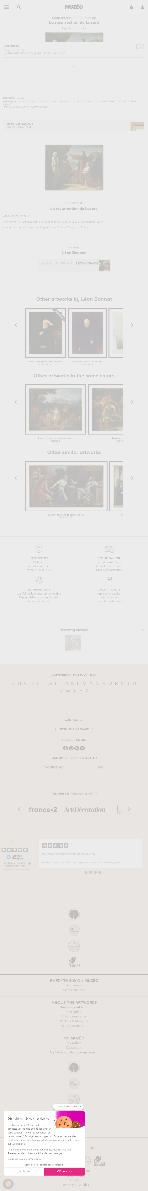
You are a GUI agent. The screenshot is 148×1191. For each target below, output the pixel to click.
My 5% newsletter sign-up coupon (74, 1052)
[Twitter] (82, 750)
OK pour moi (64, 1171)
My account (74, 1047)
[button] (8, 1184)
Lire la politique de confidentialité (25, 1159)
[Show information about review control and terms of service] (29, 863)
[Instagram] (71, 750)
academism (89, 221)
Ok (100, 767)
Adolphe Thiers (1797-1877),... (87, 363)
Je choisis (24, 1171)
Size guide (74, 1011)
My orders (74, 1042)
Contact (76, 1180)
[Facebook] (65, 750)
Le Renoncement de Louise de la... (66, 516)
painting (27, 221)
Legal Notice (76, 1175)
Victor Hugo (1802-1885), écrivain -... (45, 363)
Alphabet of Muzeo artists (74, 675)
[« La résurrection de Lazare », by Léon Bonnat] (73, 643)
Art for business (74, 990)
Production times (74, 1016)
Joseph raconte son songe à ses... (55, 439)
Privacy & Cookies (76, 1184)
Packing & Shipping (74, 1021)
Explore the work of (69, 263)
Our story (74, 985)
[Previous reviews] (36, 853)
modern (48, 221)
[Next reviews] (145, 853)
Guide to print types (74, 1007)
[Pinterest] (77, 750)
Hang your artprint (74, 1025)
